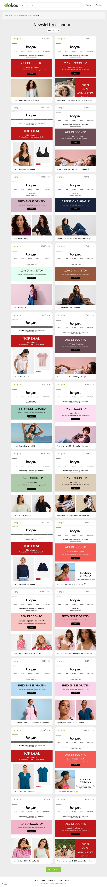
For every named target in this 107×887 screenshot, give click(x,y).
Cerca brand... (26, 9)
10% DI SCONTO (20, 307)
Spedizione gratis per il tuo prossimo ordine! (31, 722)
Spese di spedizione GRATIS (24, 446)
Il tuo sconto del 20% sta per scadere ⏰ (73, 169)
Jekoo (7, 15)
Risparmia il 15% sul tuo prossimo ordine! (73, 515)
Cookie (49, 883)
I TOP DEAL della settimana (24, 169)
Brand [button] (89, 5)
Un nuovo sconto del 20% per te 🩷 (71, 376)
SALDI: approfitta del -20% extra (26, 100)
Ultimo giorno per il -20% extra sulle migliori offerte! (75, 861)
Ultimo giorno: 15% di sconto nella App (72, 446)
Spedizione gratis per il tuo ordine (70, 722)
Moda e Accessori (21, 15)
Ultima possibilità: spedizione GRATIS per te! (74, 653)
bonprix (17, 38)
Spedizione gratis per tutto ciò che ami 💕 (74, 238)
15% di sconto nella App (23, 515)
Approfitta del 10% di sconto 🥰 (26, 861)
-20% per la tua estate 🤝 (67, 791)
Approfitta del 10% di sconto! (68, 307)
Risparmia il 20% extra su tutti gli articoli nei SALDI (75, 100)
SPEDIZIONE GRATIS (21, 238)
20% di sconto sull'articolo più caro (28, 653)
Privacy (5, 884)
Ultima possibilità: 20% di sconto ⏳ (71, 584)
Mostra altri (53, 869)
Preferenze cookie (60, 883)
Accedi (99, 5)
